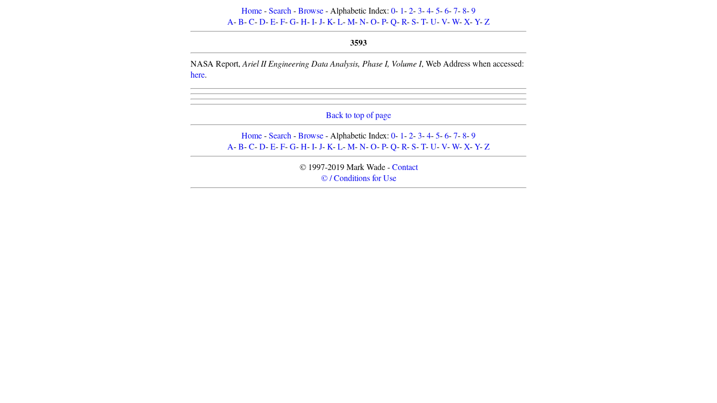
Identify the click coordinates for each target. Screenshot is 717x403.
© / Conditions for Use (358, 177)
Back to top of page (358, 114)
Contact (405, 166)
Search (280, 10)
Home (251, 10)
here (198, 74)
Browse (310, 10)
